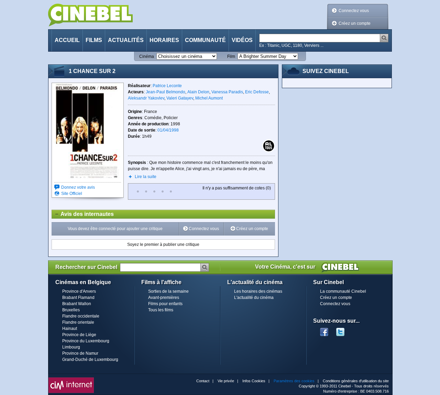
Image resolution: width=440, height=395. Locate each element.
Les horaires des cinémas (258, 291)
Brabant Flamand (78, 297)
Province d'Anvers (79, 291)
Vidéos (242, 40)
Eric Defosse (257, 92)
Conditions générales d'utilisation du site (356, 381)
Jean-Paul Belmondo (165, 92)
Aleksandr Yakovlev (146, 98)
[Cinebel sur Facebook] (324, 330)
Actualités (126, 40)
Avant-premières (163, 297)
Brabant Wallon (76, 303)
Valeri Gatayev (179, 98)
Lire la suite (145, 176)
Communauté (205, 40)
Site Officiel (71, 193)
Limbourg (71, 347)
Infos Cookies (253, 381)
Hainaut (69, 328)
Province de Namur (80, 353)
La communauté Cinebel (343, 291)
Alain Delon (198, 92)
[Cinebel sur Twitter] (343, 330)
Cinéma (146, 56)
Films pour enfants (165, 303)
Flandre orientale (78, 322)
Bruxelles (71, 310)
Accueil (67, 40)
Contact (202, 381)
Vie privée (226, 381)
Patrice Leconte (167, 85)
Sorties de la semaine (168, 291)
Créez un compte (355, 23)
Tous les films (160, 310)
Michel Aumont (209, 98)
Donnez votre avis (78, 187)
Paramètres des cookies (294, 381)
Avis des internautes (83, 214)
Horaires (164, 40)
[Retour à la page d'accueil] (90, 15)
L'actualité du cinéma (254, 297)
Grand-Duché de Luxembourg (90, 359)
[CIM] (71, 379)
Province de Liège (79, 334)
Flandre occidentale (80, 316)
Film (231, 56)
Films (94, 40)
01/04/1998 (168, 130)
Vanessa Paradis (227, 92)
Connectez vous (354, 10)
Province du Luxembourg (85, 341)
